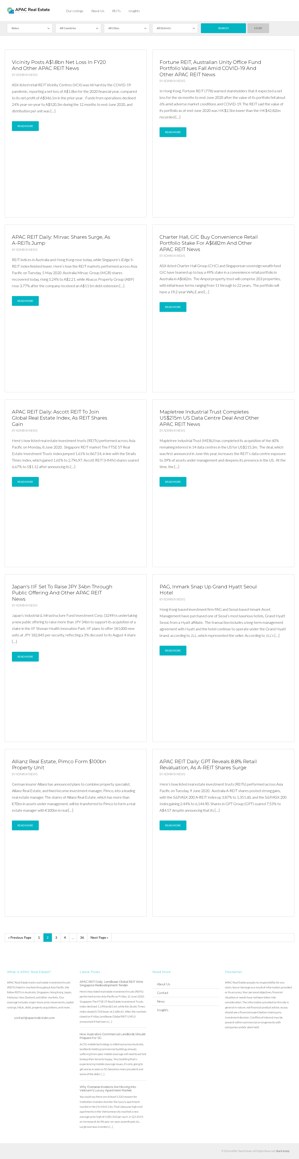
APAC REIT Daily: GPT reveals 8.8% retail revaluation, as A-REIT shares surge (208, 764)
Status (15, 28)
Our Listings (74, 11)
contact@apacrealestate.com (34, 1018)
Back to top (282, 1151)
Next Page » (99, 937)
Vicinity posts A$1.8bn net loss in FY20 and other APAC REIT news (59, 65)
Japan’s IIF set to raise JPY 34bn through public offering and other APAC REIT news (62, 593)
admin (20, 75)
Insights (134, 11)
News (33, 75)
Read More (25, 126)
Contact (162, 993)
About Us (97, 11)
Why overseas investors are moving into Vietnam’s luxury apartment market (108, 1088)
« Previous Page (19, 937)
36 (82, 937)
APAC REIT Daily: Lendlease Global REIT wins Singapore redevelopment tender (111, 983)
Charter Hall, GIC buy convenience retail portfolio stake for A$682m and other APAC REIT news (209, 243)
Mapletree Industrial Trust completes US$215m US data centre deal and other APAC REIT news (209, 418)
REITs (116, 11)
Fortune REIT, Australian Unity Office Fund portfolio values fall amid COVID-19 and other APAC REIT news (210, 68)
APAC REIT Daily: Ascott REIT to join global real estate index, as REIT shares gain (59, 418)
